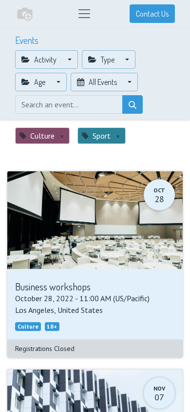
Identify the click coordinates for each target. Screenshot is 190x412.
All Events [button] (102, 82)
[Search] (132, 104)
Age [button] (40, 82)
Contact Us (152, 14)
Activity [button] (45, 59)
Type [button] (107, 59)
